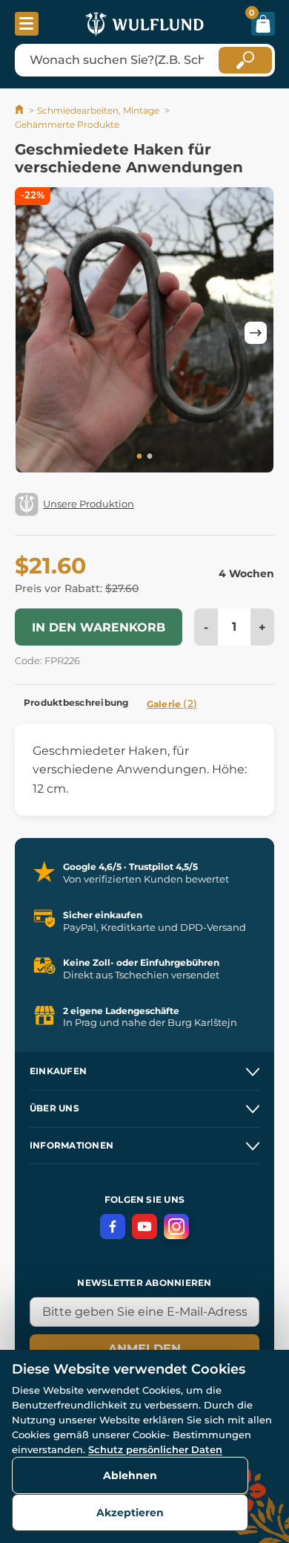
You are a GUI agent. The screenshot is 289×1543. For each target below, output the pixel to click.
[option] (144, 332)
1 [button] (139, 457)
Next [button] (256, 333)
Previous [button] (33, 333)
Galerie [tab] (172, 703)
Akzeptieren (130, 1512)
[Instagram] (176, 1226)
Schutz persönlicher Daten (155, 1449)
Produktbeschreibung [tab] (76, 702)
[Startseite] (20, 110)
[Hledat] (245, 60)
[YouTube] (144, 1226)
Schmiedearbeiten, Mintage (98, 110)
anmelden (144, 1349)
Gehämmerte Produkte (67, 124)
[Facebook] (112, 1226)
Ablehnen (130, 1475)
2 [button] (150, 457)
